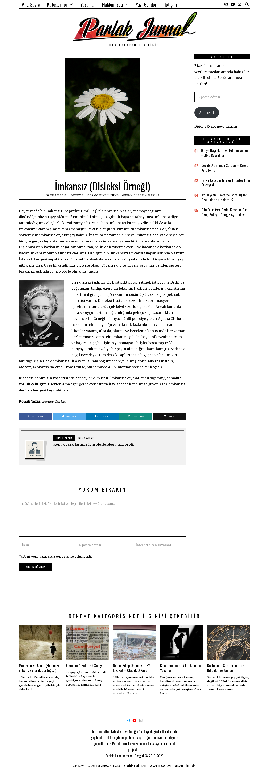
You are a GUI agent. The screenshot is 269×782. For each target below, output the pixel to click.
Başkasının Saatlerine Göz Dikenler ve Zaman (225, 668)
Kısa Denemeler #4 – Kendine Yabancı (180, 668)
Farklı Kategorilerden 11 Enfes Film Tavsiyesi (225, 182)
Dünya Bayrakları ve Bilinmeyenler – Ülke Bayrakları (224, 153)
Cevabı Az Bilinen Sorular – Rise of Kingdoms (225, 167)
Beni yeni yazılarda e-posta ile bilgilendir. (58, 556)
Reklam (179, 765)
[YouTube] (232, 4)
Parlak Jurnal (113, 755)
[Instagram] (226, 4)
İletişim (170, 4)
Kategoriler (57, 4)
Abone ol (206, 113)
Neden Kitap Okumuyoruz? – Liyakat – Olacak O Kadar (133, 668)
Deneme (77, 195)
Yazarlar (87, 4)
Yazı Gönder (146, 4)
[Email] (239, 4)
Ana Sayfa (31, 4)
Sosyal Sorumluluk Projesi (104, 765)
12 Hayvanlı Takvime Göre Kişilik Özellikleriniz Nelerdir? (224, 197)
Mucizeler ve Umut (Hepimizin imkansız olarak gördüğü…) (40, 668)
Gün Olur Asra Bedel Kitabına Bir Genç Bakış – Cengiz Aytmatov (224, 212)
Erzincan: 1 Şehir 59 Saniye (84, 665)
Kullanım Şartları (160, 765)
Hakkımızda (112, 4)
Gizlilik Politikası (135, 765)
